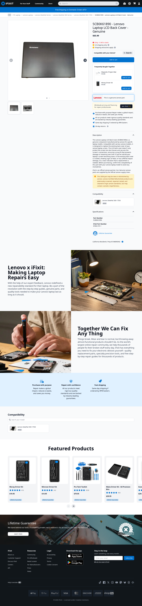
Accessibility (51, 555)
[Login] (139, 3)
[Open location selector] (129, 3)
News (29, 571)
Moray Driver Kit (107, 83)
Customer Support (14, 558)
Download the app (74, 551)
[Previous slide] (68, 506)
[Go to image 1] (47, 98)
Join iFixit (126, 106)
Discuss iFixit (12, 561)
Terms (49, 561)
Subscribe (129, 558)
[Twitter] (108, 582)
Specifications (98, 212)
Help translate (13, 582)
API (9, 568)
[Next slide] (73, 506)
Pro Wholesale (32, 558)
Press (29, 568)
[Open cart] (134, 3)
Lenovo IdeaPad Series (43, 15)
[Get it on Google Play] (74, 562)
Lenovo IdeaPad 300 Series (62, 15)
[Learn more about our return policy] (107, 126)
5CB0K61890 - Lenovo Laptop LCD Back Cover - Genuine (114, 15)
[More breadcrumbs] (9, 15)
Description (97, 135)
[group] (11, 60)
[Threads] (129, 582)
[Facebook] (104, 582)
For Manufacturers (33, 565)
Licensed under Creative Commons (76, 600)
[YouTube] (116, 582)
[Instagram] (112, 582)
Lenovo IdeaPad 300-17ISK (83, 15)
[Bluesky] (125, 582)
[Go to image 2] (49, 98)
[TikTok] (100, 582)
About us (11, 555)
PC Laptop (16, 15)
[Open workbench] (124, 3)
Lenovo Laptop (28, 15)
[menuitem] (25, 3)
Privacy (49, 558)
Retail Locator (32, 561)
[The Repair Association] (133, 582)
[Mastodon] (121, 582)
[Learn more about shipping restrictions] (108, 45)
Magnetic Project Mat (108, 72)
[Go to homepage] (8, 3)
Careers (10, 565)
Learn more (18, 534)
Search (129, 53)
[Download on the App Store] (74, 555)
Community (31, 555)
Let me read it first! (102, 562)
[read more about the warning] (122, 241)
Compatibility (98, 194)
